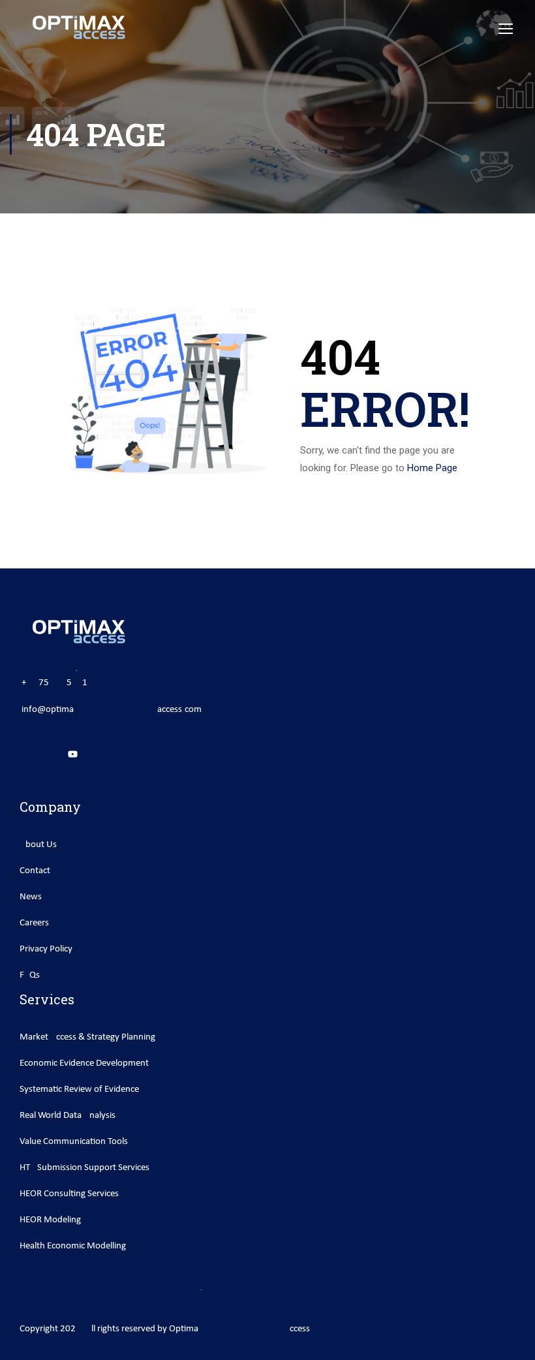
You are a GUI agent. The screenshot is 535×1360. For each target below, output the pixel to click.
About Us (38, 845)
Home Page (432, 468)
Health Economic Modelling (73, 1246)
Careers (34, 923)
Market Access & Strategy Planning (87, 1037)
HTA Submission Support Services (84, 1168)
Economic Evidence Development (84, 1063)
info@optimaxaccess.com (112, 710)
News (31, 897)
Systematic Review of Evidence (79, 1089)
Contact (35, 871)
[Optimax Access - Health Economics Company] (78, 27)
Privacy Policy (46, 949)
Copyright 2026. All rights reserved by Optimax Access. (166, 1329)
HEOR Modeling (50, 1220)
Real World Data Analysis (67, 1115)
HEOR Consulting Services (69, 1194)
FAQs (30, 975)
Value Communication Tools (74, 1142)
